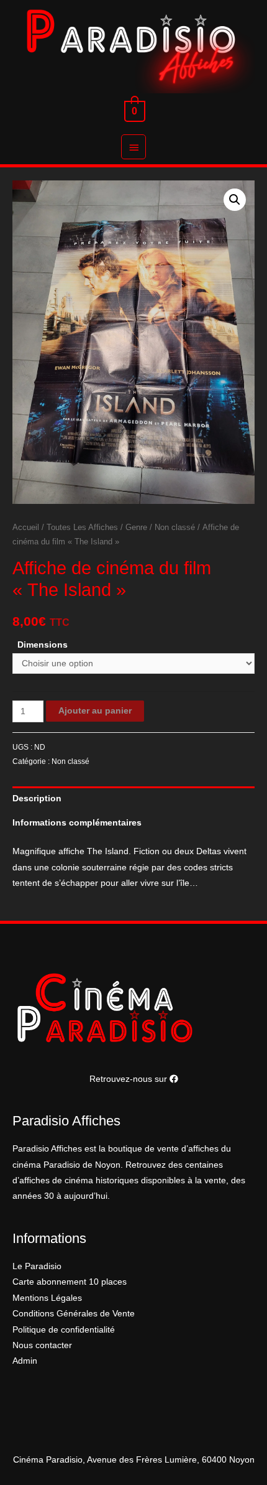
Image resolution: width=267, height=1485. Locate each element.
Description (36, 798)
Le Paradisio (36, 1266)
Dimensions (42, 644)
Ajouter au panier (95, 710)
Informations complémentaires (77, 822)
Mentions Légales (47, 1298)
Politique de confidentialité (63, 1329)
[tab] (133, 798)
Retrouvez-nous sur (129, 1079)
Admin (24, 1361)
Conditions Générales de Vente (73, 1313)
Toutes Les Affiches (82, 527)
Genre (136, 527)
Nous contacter (42, 1345)
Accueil (25, 527)
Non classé (175, 527)
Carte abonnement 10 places (69, 1282)
